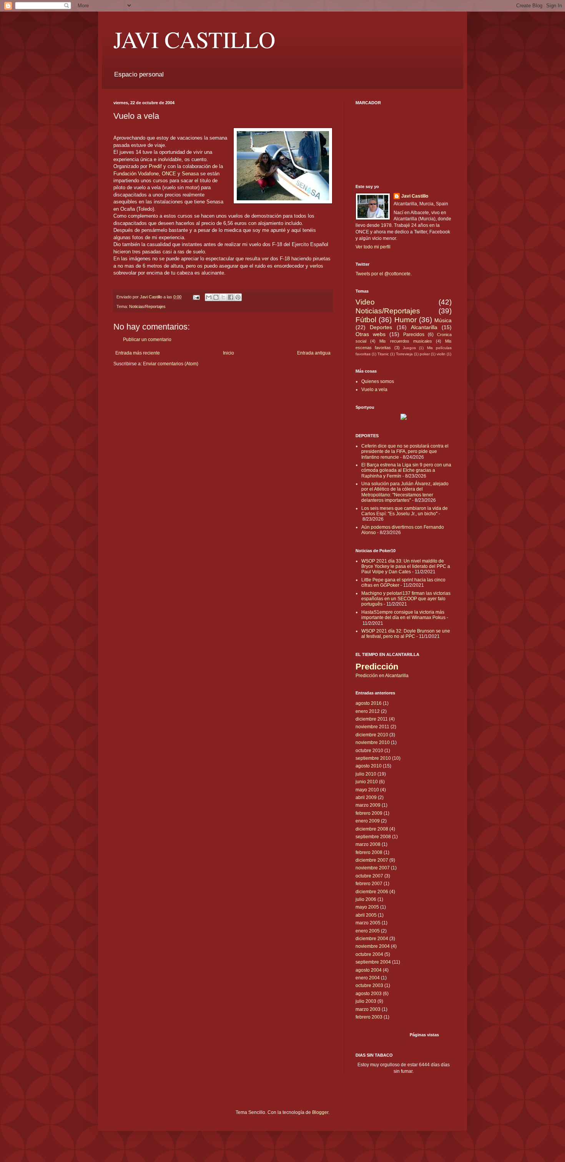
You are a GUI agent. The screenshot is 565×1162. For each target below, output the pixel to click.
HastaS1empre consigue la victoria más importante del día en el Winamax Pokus (403, 614)
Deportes (381, 327)
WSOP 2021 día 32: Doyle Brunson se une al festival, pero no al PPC (405, 633)
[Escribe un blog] (216, 297)
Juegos (409, 348)
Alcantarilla (424, 327)
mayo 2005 (367, 907)
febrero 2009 (369, 813)
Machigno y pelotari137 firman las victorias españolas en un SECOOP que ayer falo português (405, 599)
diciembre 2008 (372, 829)
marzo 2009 (368, 805)
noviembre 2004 (373, 946)
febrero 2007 (369, 883)
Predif (155, 166)
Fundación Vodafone (136, 173)
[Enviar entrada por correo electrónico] (196, 297)
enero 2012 (368, 711)
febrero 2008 (369, 852)
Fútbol (366, 320)
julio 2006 (366, 899)
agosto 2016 (369, 703)
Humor (405, 320)
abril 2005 (366, 915)
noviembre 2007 (373, 868)
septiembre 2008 (373, 836)
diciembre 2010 (372, 734)
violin (441, 354)
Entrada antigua (314, 353)
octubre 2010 (369, 750)
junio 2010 (367, 781)
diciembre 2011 (372, 719)
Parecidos (413, 334)
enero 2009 (368, 821)
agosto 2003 (369, 993)
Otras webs (371, 334)
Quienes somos (377, 381)
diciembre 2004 (372, 938)
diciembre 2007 (372, 860)
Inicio (228, 353)
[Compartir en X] (223, 297)
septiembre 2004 (373, 962)
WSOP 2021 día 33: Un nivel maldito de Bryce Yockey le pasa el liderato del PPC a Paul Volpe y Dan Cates (405, 566)
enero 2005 (368, 931)
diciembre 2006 (372, 891)
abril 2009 (366, 797)
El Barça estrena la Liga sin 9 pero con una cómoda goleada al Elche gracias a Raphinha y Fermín (406, 470)
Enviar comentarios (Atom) (170, 363)
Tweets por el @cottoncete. (384, 273)
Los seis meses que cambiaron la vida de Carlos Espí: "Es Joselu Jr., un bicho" (404, 511)
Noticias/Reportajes (147, 306)
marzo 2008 (368, 844)
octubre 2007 (369, 876)
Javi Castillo (414, 196)
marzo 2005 (368, 923)
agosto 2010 (369, 766)
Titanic (383, 354)
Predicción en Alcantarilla (382, 675)
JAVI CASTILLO (194, 39)
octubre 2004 (369, 954)
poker (425, 354)
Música (443, 320)
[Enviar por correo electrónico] (209, 297)
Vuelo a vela (374, 389)
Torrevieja (404, 354)
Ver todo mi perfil (373, 247)
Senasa (190, 173)
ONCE (169, 173)
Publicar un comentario (147, 339)
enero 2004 (368, 978)
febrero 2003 (369, 1017)
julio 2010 (366, 774)
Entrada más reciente (137, 353)
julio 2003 (366, 1001)
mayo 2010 (367, 789)
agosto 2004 (369, 970)
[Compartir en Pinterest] (238, 297)
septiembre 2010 (373, 758)
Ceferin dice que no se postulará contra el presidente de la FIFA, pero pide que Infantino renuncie (405, 451)
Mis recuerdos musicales (405, 341)
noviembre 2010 (373, 742)
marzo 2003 (368, 1009)
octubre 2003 (369, 985)
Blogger (320, 1112)
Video (365, 302)
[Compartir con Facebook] (230, 297)
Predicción (377, 666)
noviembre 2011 (372, 726)
